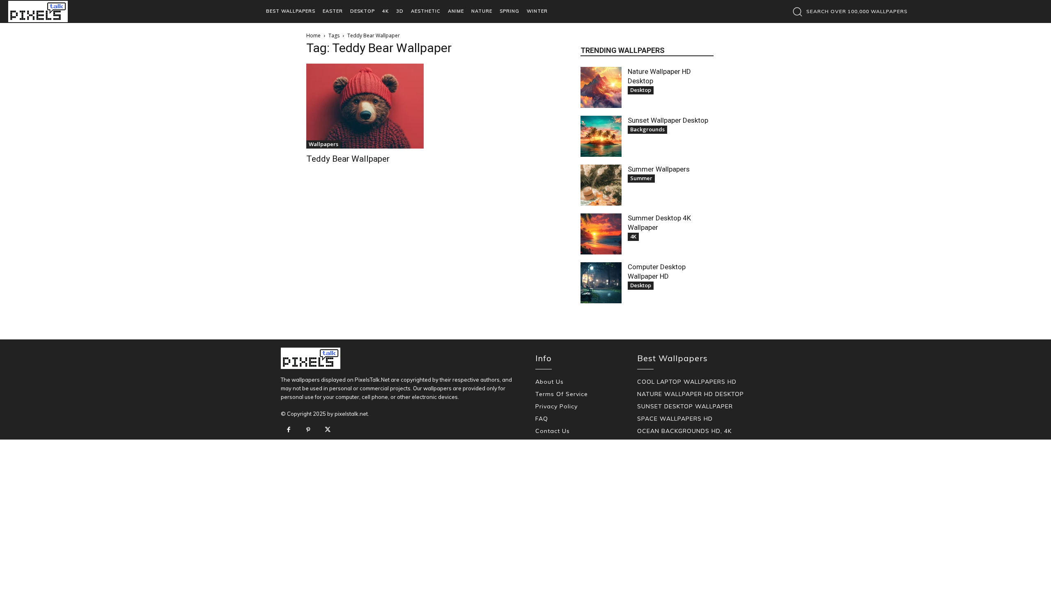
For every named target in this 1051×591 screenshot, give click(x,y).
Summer (641, 178)
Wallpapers (323, 144)
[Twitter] (327, 430)
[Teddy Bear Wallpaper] (365, 106)
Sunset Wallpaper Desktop (668, 120)
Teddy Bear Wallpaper (348, 159)
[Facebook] (288, 430)
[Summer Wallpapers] (601, 185)
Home (313, 35)
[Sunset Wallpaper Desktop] (601, 136)
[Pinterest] (308, 430)
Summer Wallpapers (659, 169)
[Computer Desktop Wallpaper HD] (601, 282)
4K (633, 236)
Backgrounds (647, 129)
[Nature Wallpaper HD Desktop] (601, 87)
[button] (848, 11)
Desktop (640, 90)
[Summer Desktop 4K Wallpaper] (601, 233)
